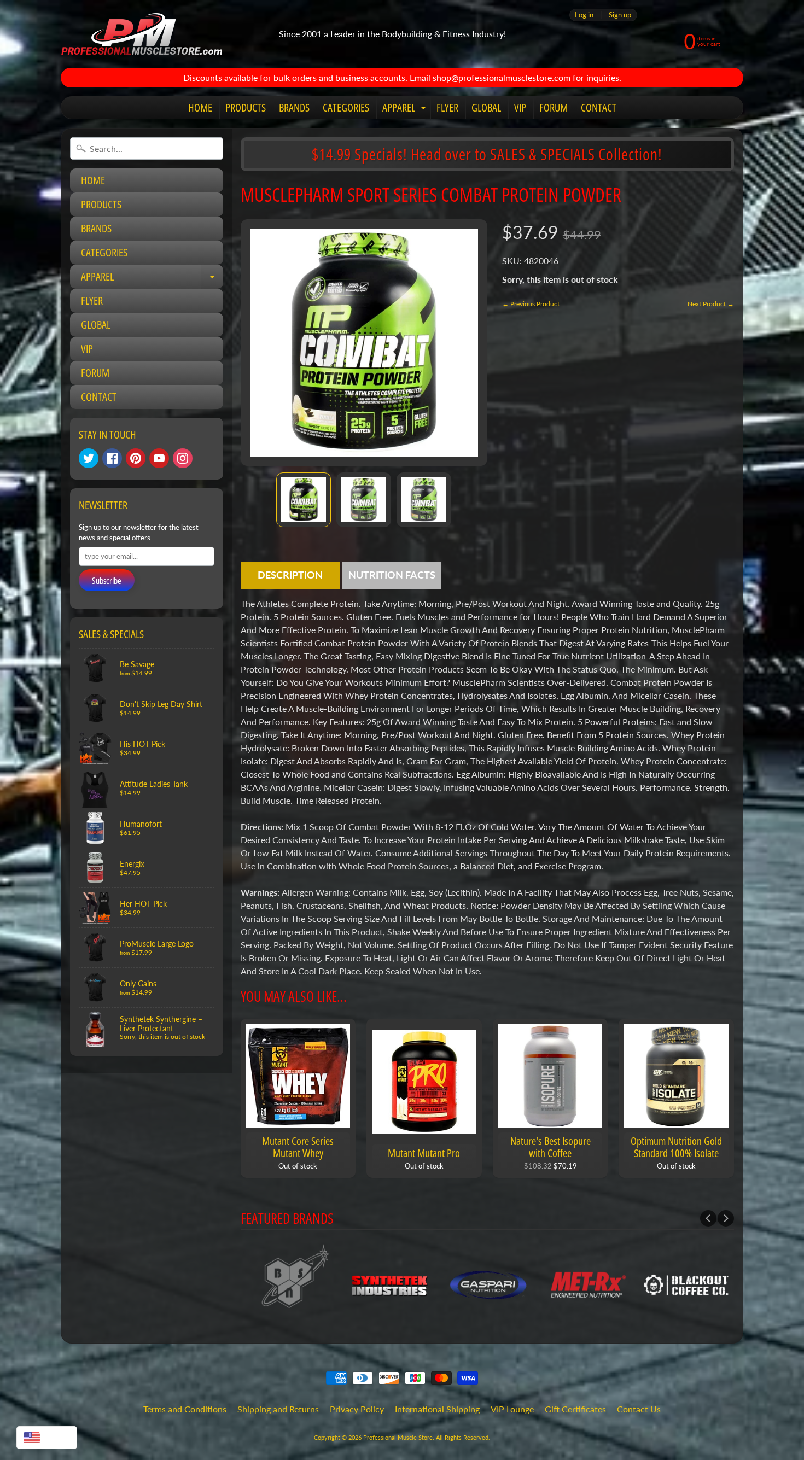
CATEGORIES (346, 107)
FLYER (447, 107)
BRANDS (294, 107)
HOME (200, 107)
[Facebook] (112, 458)
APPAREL (405, 109)
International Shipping (437, 1409)
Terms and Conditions (184, 1409)
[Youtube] (159, 458)
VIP (520, 107)
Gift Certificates (575, 1409)
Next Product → (711, 304)
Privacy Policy (357, 1409)
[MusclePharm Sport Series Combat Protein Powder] (303, 499)
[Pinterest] (135, 458)
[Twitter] (88, 458)
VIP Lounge (512, 1409)
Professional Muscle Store (398, 1437)
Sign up (620, 15)
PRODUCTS (245, 107)
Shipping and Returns (278, 1409)
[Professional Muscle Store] (141, 34)
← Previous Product (531, 304)
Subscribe (106, 581)
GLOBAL (486, 107)
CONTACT (598, 107)
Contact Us (639, 1409)
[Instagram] (183, 458)
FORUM (553, 107)
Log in (584, 15)
